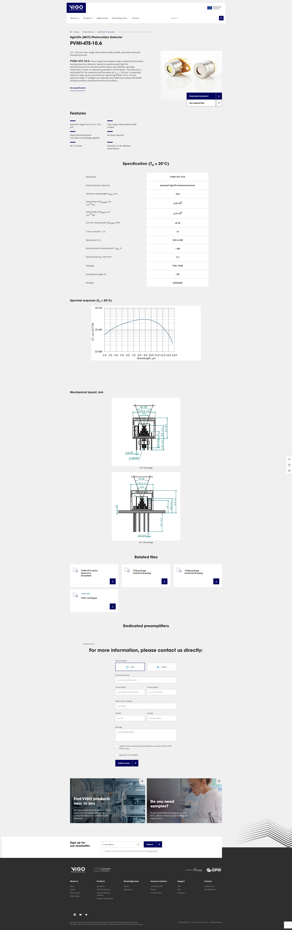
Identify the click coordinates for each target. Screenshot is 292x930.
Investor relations (159, 881)
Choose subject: (121, 661)
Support (181, 881)
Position (118, 713)
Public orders (75, 896)
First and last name (122, 675)
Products (87, 18)
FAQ (179, 889)
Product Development (105, 898)
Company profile (157, 886)
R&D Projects (75, 893)
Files (179, 886)
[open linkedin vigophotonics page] (289, 465)
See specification (78, 88)
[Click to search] (221, 18)
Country (150, 713)
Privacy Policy (152, 851)
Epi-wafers (101, 886)
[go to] (214, 7)
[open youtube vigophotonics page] (289, 470)
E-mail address (120, 687)
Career (72, 889)
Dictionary (181, 893)
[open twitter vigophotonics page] (289, 459)
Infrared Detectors (104, 889)
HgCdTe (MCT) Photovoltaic (106, 32)
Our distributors (210, 889)
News (72, 886)
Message (118, 727)
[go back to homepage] (76, 8)
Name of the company (123, 701)
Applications (102, 18)
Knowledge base (119, 18)
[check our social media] (74, 914)
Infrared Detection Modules (103, 894)
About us (74, 18)
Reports (153, 889)
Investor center (156, 893)
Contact (135, 18)
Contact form (209, 886)
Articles (126, 886)
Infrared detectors (88, 32)
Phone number (152, 687)
